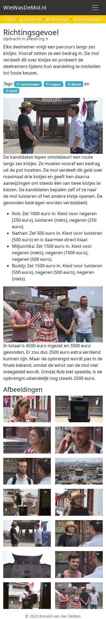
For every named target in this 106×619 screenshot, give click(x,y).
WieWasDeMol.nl (24, 7)
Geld (13, 90)
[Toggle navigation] (95, 7)
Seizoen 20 (32, 19)
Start (11, 19)
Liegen (55, 84)
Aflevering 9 (59, 19)
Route (76, 84)
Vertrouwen (29, 84)
